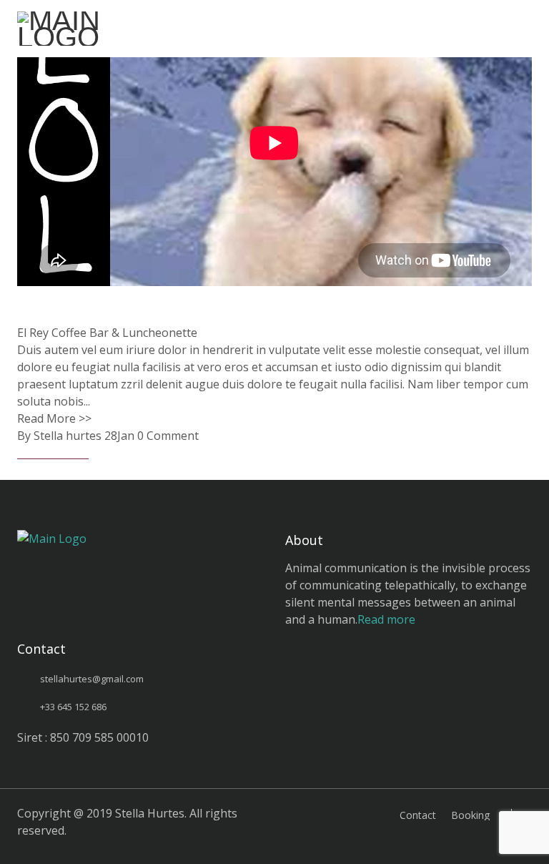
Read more (386, 619)
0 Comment (168, 435)
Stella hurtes (68, 435)
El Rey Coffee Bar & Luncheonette (107, 332)
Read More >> (54, 418)
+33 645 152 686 (73, 706)
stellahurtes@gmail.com (92, 678)
